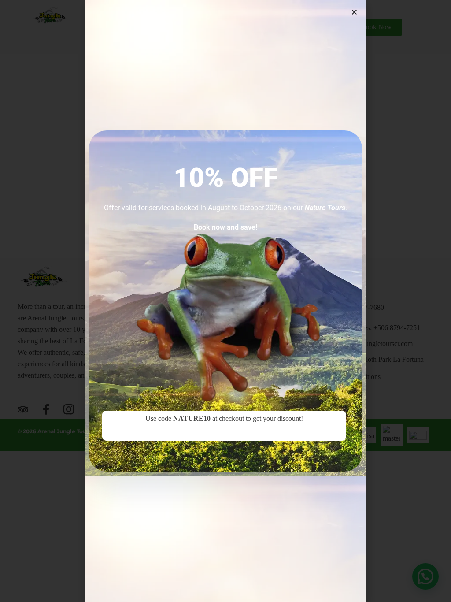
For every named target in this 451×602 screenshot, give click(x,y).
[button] (354, 12)
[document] (225, 301)
